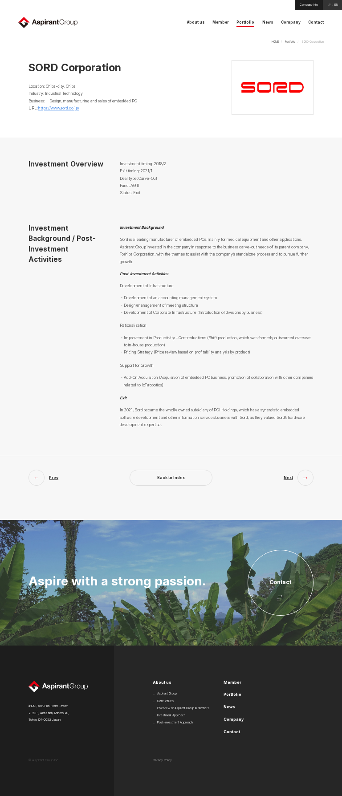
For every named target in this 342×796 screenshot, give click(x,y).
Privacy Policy (162, 760)
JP (329, 5)
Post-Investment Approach (175, 722)
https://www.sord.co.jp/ (58, 108)
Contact (232, 732)
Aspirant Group (167, 693)
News (229, 707)
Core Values (165, 701)
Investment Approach (171, 715)
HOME (275, 41)
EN (336, 5)
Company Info (309, 5)
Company (234, 719)
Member (232, 682)
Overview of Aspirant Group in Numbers (183, 708)
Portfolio (290, 41)
